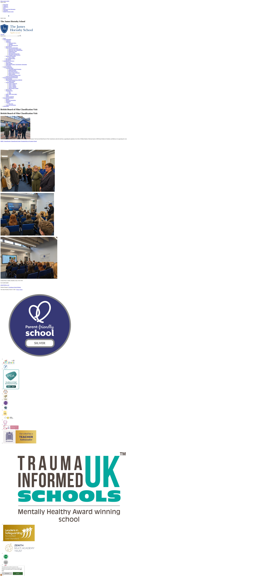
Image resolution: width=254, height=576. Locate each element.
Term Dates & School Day (14, 53)
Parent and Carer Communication (15, 50)
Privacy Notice (11, 57)
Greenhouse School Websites (15, 287)
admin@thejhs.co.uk (5, 285)
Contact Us (5, 5)
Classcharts (5, 10)
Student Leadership (10, 96)
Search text (3, 35)
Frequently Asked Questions (14, 55)
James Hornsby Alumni (13, 88)
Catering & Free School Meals (14, 49)
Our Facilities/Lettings (10, 58)
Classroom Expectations (11, 105)
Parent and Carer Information (9, 9)
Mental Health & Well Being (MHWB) (14, 80)
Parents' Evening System (8, 11)
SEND (7, 95)
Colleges (7, 102)
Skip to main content (5, 1)
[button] (8, 16)
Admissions (5, 6)
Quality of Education (7, 66)
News (4, 8)
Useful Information (7, 39)
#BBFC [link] (2, 141)
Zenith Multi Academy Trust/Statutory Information (16, 64)
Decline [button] (7, 573)
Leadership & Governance (8, 60)
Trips (9, 91)
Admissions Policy (12, 43)
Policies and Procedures (11, 56)
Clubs (9, 93)
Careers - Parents (12, 84)
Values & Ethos (9, 63)
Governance (8, 65)
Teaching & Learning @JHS (14, 75)
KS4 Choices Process (12, 71)
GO (19, 35)
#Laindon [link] (31, 141)
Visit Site (2, 34)
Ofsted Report (9, 46)
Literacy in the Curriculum (14, 72)
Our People (8, 62)
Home (4, 38)
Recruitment (8, 59)
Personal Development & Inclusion (10, 77)
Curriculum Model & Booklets (14, 69)
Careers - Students (12, 86)
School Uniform (11, 52)
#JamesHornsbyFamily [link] (16, 141)
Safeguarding (6, 106)
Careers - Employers (12, 83)
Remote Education (12, 70)
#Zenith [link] (35, 141)
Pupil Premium (9, 78)
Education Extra (9, 90)
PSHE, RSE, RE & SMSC (11, 94)
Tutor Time (10, 103)
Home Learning (11, 74)
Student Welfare (11, 81)
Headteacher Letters (12, 51)
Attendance (8, 101)
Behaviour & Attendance (8, 97)
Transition (10, 44)
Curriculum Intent (9, 68)
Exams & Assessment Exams (12, 76)
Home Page (5, 4)
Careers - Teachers (12, 87)
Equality (7, 99)
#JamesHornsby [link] (7, 141)
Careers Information (10, 82)
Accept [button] (17, 573)
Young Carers (9, 89)
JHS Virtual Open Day (13, 45)
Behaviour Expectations (11, 100)
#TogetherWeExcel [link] (25, 141)
